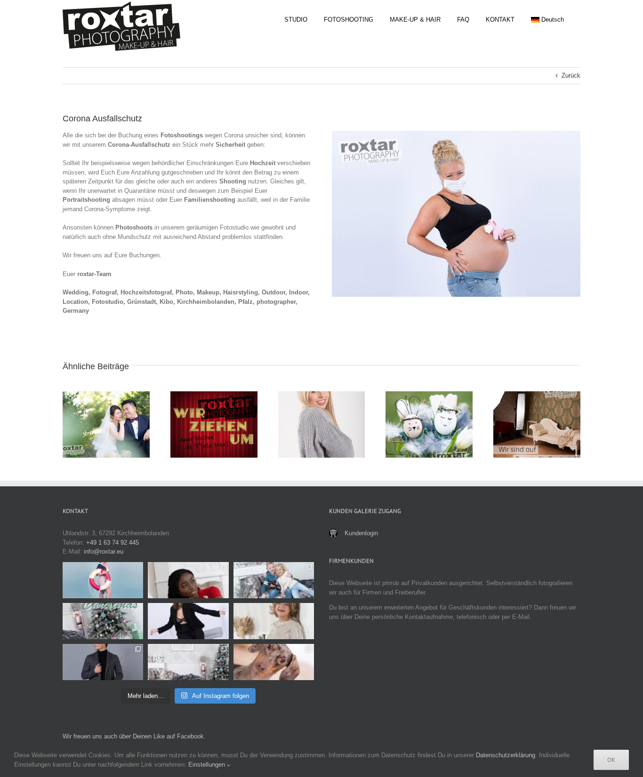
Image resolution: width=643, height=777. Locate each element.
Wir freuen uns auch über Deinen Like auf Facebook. (134, 736)
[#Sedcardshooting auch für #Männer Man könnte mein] (103, 662)
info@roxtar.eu (103, 551)
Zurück (571, 75)
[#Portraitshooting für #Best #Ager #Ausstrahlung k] (273, 621)
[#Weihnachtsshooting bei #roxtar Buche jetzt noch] (188, 662)
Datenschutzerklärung (505, 755)
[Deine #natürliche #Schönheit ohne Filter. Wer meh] (188, 580)
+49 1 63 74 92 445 (112, 542)
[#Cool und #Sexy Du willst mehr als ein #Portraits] (188, 621)
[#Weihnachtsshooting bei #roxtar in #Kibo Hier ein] (273, 580)
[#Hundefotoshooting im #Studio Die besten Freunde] (273, 662)
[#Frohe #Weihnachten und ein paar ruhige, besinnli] (103, 621)
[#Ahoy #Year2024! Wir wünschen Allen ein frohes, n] (103, 580)
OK (611, 760)
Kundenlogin (361, 533)
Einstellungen (207, 764)
